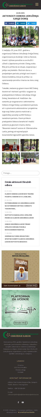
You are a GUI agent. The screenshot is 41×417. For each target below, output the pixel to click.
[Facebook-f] (18, 402)
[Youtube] (22, 402)
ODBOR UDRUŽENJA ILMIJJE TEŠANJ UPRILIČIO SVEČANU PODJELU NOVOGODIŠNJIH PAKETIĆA (17, 227)
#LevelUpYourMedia (26, 412)
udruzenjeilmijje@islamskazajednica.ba (23, 394)
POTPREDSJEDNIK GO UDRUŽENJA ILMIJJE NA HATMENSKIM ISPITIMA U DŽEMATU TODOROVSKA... (19, 205)
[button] (9, 23)
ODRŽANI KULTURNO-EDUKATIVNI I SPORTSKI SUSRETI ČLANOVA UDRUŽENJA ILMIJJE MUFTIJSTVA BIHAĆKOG (19, 239)
